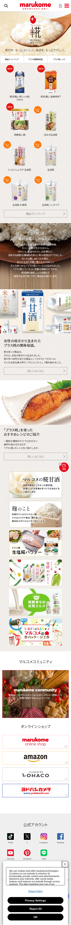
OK (35, 917)
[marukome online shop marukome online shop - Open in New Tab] (35, 741)
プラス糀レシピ (59, 59)
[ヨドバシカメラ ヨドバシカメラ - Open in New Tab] (35, 790)
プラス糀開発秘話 (35, 59)
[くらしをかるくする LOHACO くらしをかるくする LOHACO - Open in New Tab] (35, 774)
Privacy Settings (35, 900)
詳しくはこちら (35, 371)
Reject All (36, 908)
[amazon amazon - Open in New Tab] (35, 757)
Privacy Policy (35, 891)
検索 (6, 6)
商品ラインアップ (12, 59)
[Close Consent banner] (65, 864)
